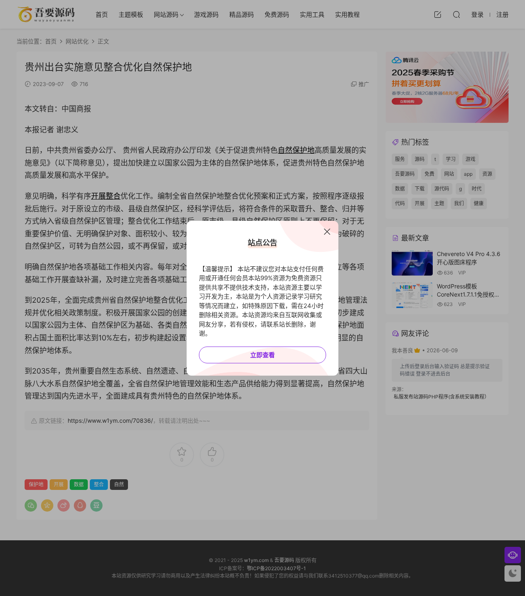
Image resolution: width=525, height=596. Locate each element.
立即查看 (262, 355)
